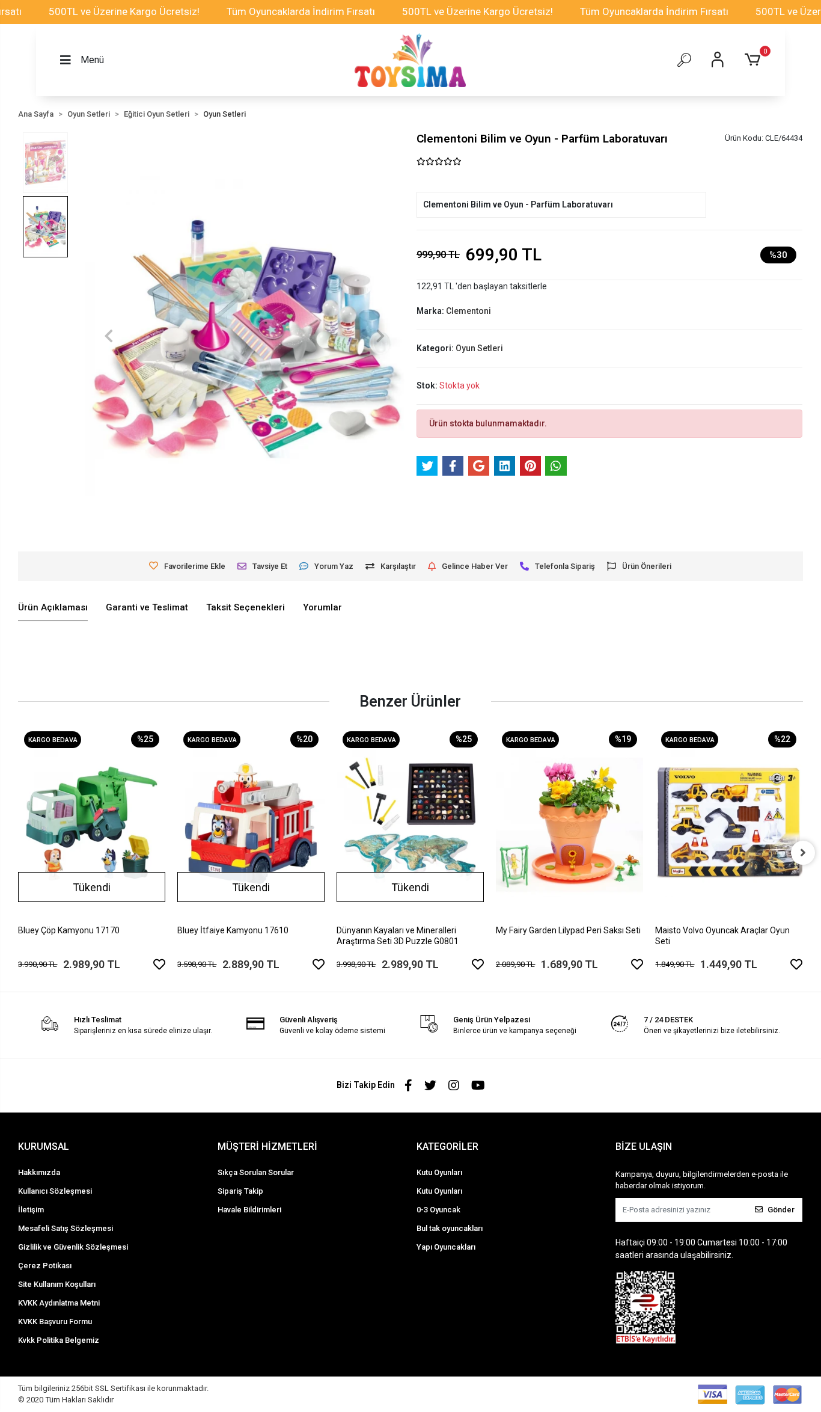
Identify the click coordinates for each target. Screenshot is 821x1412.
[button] (755, 60)
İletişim (31, 1209)
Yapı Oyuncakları (446, 1246)
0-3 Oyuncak (438, 1209)
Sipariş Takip (240, 1191)
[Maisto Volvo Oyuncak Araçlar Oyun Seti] (728, 823)
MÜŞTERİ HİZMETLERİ (267, 1146)
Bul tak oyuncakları (450, 1228)
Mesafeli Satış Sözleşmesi (65, 1228)
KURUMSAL (43, 1146)
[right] (803, 853)
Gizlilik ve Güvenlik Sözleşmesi (73, 1246)
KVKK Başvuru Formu (55, 1321)
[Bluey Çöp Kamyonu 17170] (91, 823)
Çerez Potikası (45, 1265)
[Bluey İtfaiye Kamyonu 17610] (251, 823)
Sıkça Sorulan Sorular (256, 1172)
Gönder (781, 1209)
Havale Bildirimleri (249, 1209)
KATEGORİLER (447, 1146)
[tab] (53, 608)
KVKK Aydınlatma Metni (59, 1302)
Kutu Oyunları (439, 1172)
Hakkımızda (39, 1172)
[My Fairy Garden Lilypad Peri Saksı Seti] (569, 823)
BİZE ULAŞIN (643, 1146)
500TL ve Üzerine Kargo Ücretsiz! (124, 11)
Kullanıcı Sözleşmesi (55, 1191)
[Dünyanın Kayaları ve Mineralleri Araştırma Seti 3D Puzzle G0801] (410, 823)
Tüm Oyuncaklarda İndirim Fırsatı (301, 11)
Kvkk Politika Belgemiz (58, 1340)
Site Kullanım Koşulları (57, 1284)
